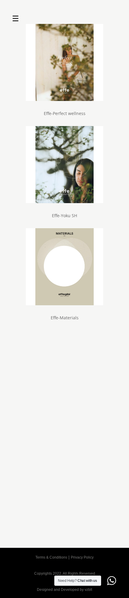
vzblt (88, 590)
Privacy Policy (82, 557)
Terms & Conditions (51, 557)
